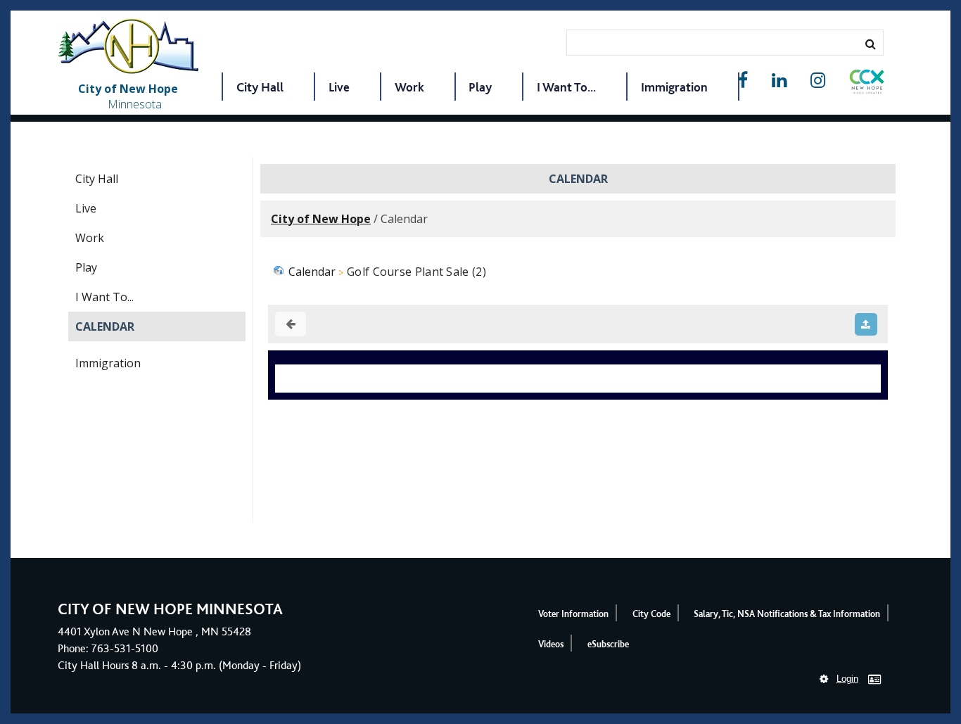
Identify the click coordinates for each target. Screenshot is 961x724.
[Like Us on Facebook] (743, 80)
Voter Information (573, 614)
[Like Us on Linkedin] (779, 80)
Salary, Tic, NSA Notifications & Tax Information (787, 614)
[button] (866, 84)
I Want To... (566, 87)
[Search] (871, 43)
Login (847, 678)
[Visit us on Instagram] (817, 80)
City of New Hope (321, 219)
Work (409, 87)
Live (339, 87)
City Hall (260, 87)
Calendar (104, 326)
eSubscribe (608, 644)
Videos (551, 644)
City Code (651, 614)
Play (480, 87)
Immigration (674, 87)
